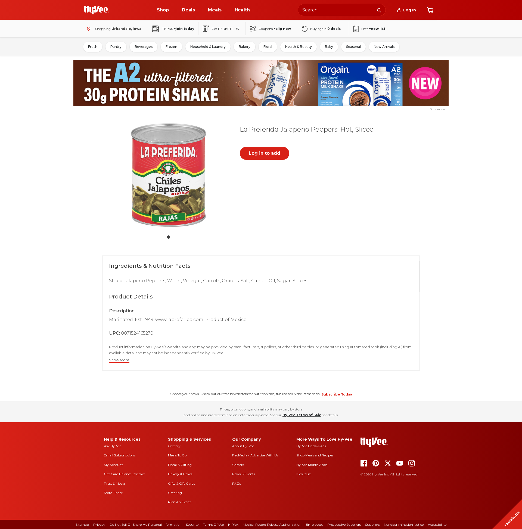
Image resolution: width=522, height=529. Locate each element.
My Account (113, 465)
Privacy (99, 524)
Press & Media (114, 483)
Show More (119, 360)
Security (192, 524)
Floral (267, 47)
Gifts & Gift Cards (181, 483)
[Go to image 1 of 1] (168, 237)
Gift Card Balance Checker (124, 474)
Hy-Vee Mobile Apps (311, 465)
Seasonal (353, 47)
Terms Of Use (213, 524)
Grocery (174, 446)
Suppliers (372, 524)
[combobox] (342, 10)
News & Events (243, 474)
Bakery (244, 47)
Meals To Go (177, 455)
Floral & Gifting (180, 465)
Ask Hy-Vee (112, 446)
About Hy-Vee (243, 446)
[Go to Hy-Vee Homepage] (96, 10)
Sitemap (82, 524)
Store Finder (113, 493)
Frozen (171, 47)
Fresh (92, 47)
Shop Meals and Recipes (314, 455)
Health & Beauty (298, 47)
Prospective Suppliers (344, 524)
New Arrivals (384, 47)
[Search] (379, 9)
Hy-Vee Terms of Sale (301, 415)
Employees (314, 524)
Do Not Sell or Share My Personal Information (146, 524)
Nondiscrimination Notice (404, 524)
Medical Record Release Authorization (272, 524)
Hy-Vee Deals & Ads (311, 446)
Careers (238, 465)
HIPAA (233, 524)
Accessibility (437, 524)
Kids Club (303, 474)
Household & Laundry (208, 47)
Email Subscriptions (119, 455)
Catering (175, 493)
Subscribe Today (336, 394)
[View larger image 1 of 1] (168, 175)
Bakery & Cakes (180, 474)
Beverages (144, 47)
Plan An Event (179, 502)
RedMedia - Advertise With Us (255, 455)
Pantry (116, 47)
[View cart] (430, 10)
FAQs (236, 483)
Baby (329, 47)
